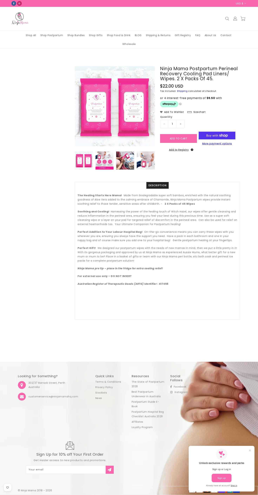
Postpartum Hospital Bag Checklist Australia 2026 (148, 414)
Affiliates (137, 422)
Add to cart (178, 138)
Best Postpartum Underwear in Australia (146, 394)
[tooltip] (192, 149)
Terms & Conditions (108, 382)
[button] (178, 149)
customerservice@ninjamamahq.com (53, 396)
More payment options (217, 143)
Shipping (182, 91)
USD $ (239, 3)
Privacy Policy (104, 387)
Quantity (166, 117)
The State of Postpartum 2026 (148, 384)
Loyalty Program (142, 427)
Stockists (101, 392)
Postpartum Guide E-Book (145, 404)
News (98, 398)
